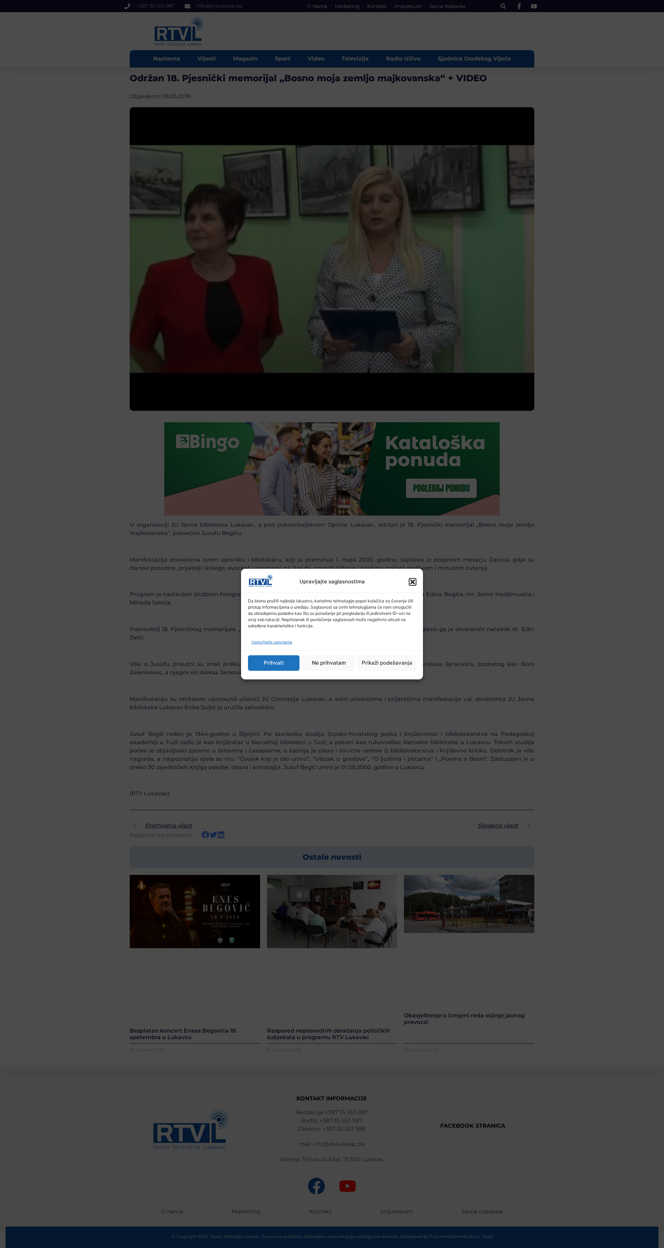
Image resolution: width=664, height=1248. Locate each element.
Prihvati (274, 662)
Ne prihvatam (329, 662)
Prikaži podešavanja (387, 662)
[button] (412, 581)
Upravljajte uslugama (271, 642)
